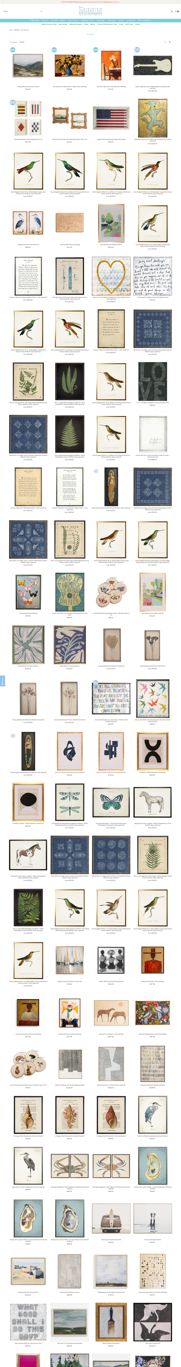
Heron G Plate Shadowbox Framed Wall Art (153, 1136)
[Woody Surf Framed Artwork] (111, 1218)
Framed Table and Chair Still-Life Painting (111, 87)
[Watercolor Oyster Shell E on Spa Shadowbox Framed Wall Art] (28, 1218)
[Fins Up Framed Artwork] (152, 1218)
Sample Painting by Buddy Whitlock (152, 1085)
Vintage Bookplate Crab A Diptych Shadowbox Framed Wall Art (70, 1188)
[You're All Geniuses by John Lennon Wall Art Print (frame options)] (111, 698)
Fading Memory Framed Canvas (28, 87)
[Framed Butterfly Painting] (28, 592)
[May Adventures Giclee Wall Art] (111, 223)
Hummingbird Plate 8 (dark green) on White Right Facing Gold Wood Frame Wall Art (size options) (152, 561)
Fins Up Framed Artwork (153, 1240)
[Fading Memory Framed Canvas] (28, 65)
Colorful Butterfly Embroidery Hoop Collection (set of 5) (111, 614)
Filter (22, 42)
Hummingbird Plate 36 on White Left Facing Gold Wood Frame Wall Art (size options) (111, 403)
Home (10, 30)
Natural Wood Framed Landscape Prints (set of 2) (69, 139)
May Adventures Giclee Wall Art (111, 245)
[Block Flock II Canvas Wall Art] (28, 644)
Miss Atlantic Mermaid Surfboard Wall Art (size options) (111, 508)
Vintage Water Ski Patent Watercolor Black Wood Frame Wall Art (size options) (69, 298)
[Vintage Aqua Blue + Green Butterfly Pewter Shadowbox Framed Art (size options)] (111, 802)
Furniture (34, 20)
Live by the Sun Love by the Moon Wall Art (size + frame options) (153, 456)
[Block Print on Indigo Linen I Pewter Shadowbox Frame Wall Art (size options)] (69, 854)
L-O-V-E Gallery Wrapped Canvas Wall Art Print (152, 403)
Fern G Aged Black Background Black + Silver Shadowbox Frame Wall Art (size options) (28, 929)
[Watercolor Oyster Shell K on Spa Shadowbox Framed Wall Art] (152, 1165)
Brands (92, 24)
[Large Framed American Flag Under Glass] (111, 118)
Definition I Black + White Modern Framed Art (28, 823)
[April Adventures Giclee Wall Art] (152, 592)
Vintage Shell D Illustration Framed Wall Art (111, 1136)
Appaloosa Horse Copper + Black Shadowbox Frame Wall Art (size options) (152, 824)
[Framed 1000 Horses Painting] (69, 223)
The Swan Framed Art (152, 1343)
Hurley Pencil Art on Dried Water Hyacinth (111, 1085)
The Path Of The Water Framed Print (69, 1343)
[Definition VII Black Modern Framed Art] (152, 751)
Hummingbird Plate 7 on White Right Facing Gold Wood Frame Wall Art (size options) (111, 929)
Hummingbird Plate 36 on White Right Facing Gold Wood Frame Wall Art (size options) (111, 561)
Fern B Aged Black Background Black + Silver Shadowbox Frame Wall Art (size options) (70, 456)
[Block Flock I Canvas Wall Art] (69, 644)
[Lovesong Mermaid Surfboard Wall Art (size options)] (28, 751)
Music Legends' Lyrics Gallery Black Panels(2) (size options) (152, 87)
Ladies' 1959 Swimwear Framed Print (111, 981)
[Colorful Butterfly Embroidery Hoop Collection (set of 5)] (111, 592)
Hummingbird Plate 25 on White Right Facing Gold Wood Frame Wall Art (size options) (28, 351)
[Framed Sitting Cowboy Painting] (69, 1013)
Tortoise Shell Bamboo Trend (107, 24)
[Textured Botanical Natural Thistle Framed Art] (28, 698)
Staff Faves (129, 24)
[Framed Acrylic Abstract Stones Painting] (152, 1271)
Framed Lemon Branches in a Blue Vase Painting (70, 87)
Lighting (100, 20)
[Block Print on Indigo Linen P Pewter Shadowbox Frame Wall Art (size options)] (152, 486)
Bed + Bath (73, 20)
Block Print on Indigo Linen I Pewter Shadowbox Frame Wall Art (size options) (69, 877)
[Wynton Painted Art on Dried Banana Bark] (69, 1063)
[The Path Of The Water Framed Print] (69, 1322)
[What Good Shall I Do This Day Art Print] (28, 1322)
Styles (86, 24)
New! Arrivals (63, 24)
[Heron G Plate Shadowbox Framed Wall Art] (152, 1114)
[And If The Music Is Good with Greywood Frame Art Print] (69, 592)
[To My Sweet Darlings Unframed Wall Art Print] (152, 276)
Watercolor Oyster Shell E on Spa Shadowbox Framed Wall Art (28, 1240)
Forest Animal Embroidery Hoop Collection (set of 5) (28, 1085)
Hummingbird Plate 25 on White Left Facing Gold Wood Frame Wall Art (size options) (70, 193)
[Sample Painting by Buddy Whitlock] (152, 1063)
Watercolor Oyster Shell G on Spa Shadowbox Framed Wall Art (70, 1240)
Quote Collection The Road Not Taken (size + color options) (70, 509)
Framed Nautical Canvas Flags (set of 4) (28, 139)
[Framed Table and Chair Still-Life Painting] (111, 65)
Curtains (111, 20)
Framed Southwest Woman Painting (28, 1034)
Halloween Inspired (75, 24)
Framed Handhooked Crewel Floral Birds (152, 1034)
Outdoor (130, 20)
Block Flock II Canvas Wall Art (28, 666)
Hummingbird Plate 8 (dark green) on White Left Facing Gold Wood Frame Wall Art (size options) (70, 929)
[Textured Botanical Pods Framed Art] (152, 644)
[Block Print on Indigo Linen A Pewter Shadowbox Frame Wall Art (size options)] (28, 434)
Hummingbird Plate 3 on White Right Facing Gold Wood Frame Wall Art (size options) (152, 193)
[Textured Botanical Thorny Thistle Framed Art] (69, 698)
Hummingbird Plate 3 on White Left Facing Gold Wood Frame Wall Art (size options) (70, 351)
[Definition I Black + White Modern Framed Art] (28, 802)
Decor (45, 20)
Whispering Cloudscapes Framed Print (111, 1292)
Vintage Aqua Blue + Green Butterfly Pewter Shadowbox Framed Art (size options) (111, 824)
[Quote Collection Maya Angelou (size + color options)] (28, 276)
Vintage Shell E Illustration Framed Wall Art (69, 1136)
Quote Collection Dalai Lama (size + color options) (111, 350)
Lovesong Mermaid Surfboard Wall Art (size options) (28, 772)
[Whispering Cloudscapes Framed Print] (111, 1271)
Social (121, 24)
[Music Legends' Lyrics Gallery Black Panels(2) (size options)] (152, 65)
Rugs (121, 20)
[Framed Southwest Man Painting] (152, 960)
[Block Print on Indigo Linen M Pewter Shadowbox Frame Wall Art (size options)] (152, 328)
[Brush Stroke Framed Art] (111, 1322)
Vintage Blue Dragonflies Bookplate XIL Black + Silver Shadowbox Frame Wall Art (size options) (70, 824)
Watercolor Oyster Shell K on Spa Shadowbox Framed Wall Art (152, 1188)
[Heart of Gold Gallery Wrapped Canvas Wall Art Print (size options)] (111, 276)
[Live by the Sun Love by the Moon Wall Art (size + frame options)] (152, 434)
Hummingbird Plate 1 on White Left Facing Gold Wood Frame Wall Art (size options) (111, 456)
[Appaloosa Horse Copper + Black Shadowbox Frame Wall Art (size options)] (152, 802)
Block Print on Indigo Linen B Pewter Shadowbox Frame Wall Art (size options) (111, 877)
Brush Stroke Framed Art (111, 1343)
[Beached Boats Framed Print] (28, 1271)
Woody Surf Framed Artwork (111, 1240)
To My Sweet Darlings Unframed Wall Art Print (152, 297)
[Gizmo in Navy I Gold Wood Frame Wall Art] (111, 751)
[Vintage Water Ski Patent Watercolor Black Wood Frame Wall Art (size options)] (69, 276)
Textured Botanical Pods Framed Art (152, 666)
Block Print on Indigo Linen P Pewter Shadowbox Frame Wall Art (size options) (153, 509)
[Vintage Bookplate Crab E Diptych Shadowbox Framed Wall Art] (111, 1165)
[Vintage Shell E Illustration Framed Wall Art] (69, 1114)
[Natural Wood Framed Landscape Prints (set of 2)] (69, 118)
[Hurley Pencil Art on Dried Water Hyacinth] (111, 1063)
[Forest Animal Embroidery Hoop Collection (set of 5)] (28, 1063)
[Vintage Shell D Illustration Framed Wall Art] (111, 1114)
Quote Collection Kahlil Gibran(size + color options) (28, 508)
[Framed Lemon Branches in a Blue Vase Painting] (69, 65)
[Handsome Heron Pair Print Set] (28, 223)
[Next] (178, 2)
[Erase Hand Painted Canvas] (69, 1271)
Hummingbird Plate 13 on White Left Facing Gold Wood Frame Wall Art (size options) (111, 193)
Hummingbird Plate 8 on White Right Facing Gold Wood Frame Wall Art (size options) (152, 929)
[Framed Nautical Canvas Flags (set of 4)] (28, 118)
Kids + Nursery (144, 20)
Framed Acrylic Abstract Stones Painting (153, 1292)
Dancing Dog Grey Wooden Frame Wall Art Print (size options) (152, 140)
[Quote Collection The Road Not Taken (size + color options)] (69, 486)
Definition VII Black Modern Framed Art (153, 772)
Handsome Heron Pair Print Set (28, 245)
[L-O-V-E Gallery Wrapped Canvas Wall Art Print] (152, 381)
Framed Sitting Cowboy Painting (70, 1034)
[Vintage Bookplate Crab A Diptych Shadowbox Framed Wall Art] (69, 1165)
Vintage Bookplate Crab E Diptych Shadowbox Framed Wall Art (111, 1188)
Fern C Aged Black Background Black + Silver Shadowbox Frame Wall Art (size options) (70, 403)
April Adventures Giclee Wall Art (153, 613)
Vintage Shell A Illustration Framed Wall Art (28, 1136)
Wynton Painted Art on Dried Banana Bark (69, 1085)
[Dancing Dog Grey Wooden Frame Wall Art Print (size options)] (152, 118)
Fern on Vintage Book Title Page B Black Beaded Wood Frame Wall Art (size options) (28, 403)
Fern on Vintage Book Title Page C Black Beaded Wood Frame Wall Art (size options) (153, 877)
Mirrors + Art (87, 20)
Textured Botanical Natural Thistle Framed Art (28, 720)
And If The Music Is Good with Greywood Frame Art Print (69, 614)
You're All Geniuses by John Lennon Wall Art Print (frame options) (111, 720)
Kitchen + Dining (58, 20)
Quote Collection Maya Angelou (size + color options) (28, 297)
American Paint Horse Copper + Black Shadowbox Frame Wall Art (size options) (28, 877)
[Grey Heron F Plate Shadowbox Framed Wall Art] (28, 1165)
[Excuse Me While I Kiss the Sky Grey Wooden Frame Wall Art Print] (152, 698)
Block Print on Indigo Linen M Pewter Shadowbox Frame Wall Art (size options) (153, 351)
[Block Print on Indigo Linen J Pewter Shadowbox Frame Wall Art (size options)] (28, 539)
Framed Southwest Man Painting (152, 981)
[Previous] (3, 2)
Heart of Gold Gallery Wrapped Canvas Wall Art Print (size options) (111, 298)
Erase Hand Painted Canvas (69, 1292)
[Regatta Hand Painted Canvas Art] (69, 960)
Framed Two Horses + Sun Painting (111, 1034)
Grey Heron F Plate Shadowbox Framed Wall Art (28, 1187)
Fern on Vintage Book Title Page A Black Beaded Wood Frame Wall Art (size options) (70, 561)
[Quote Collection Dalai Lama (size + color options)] (111, 328)
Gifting (137, 24)
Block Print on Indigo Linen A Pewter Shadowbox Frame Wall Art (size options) (28, 456)
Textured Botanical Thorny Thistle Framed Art (70, 720)
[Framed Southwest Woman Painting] (28, 1013)
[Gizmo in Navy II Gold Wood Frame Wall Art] (69, 751)
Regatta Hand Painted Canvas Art (70, 981)
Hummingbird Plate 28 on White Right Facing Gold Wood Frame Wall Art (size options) (28, 193)
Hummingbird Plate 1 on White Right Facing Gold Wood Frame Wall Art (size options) (28, 982)
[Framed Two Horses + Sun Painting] (111, 1013)
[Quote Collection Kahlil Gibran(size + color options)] (28, 486)
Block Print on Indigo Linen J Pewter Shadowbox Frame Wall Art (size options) (28, 561)
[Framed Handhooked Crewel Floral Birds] (152, 1013)
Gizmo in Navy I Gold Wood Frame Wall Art (111, 772)
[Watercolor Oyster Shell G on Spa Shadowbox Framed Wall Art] (69, 1218)
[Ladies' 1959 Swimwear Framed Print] (111, 960)
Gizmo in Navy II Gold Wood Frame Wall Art (70, 772)
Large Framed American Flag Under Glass (111, 139)
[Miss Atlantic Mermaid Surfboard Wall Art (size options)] (111, 486)
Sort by (14, 42)
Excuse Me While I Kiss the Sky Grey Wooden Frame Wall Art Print (152, 720)
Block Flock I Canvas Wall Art (70, 666)
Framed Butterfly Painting (28, 613)
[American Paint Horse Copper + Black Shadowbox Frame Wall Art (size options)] (28, 854)
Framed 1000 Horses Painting (70, 245)
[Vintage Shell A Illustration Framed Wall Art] (28, 1114)
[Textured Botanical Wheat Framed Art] (111, 644)
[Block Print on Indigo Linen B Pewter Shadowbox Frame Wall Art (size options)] (111, 854)
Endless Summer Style (49, 24)
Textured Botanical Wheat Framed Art (111, 666)
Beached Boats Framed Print (28, 1292)
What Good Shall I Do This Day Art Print (28, 1343)
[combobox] (23, 11)
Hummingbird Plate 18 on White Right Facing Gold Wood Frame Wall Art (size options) (153, 245)
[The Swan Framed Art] (152, 1322)
